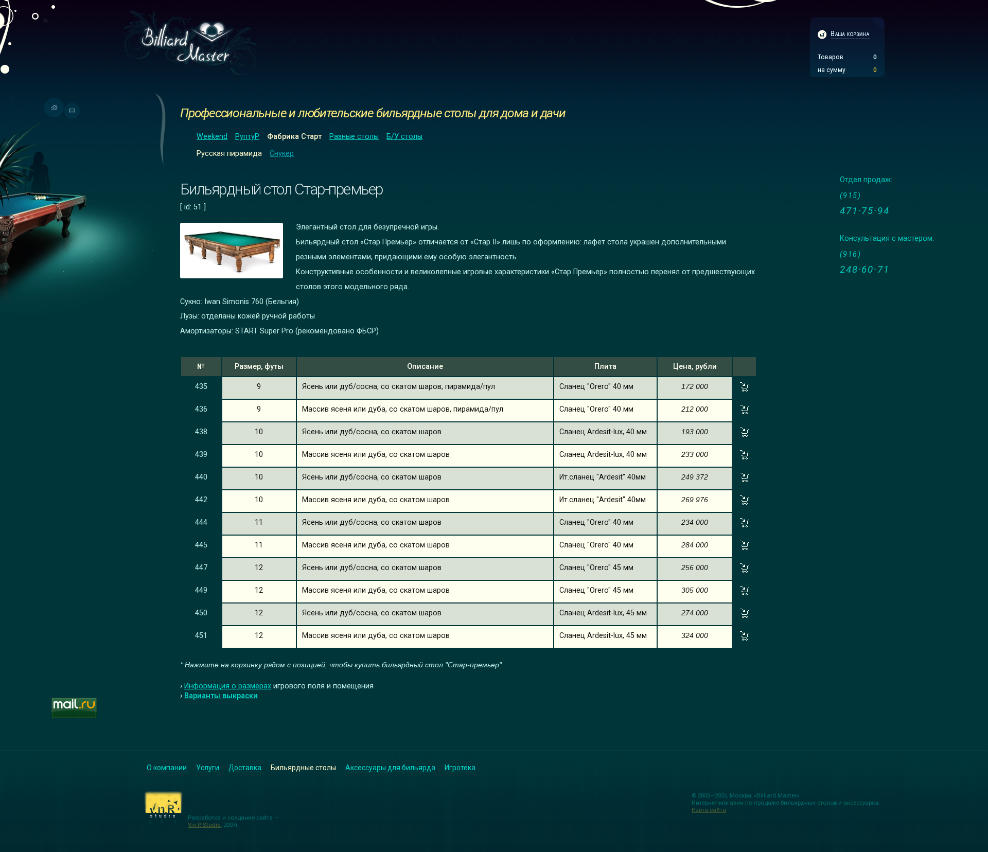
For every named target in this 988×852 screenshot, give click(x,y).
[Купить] (744, 389)
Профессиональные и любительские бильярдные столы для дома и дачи (373, 112)
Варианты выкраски (221, 695)
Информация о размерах (227, 686)
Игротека (460, 768)
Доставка (244, 768)
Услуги (207, 768)
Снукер (282, 153)
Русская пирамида (229, 153)
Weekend (212, 136)
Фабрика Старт (294, 136)
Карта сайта (709, 809)
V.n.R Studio (204, 824)
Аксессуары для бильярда (390, 768)
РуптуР (247, 136)
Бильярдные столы (303, 768)
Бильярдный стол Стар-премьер (281, 189)
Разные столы (354, 136)
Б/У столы (404, 136)
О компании (167, 768)
